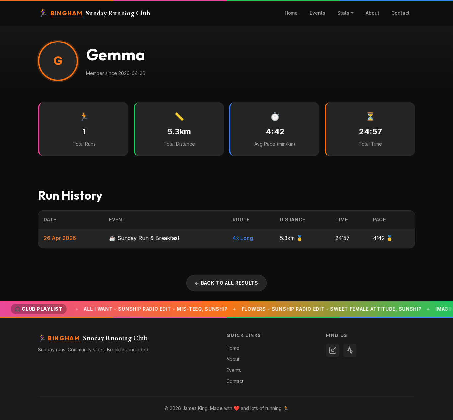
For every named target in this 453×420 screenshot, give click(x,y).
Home (291, 13)
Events (317, 13)
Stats (343, 13)
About (372, 13)
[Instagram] (332, 350)
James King (195, 408)
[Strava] (349, 350)
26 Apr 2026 (60, 238)
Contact (400, 13)
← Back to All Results (226, 283)
